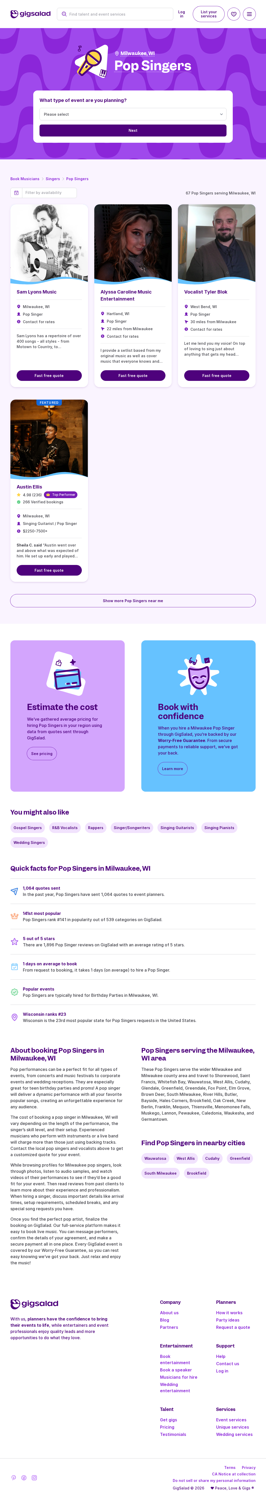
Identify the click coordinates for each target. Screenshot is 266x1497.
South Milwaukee (160, 1173)
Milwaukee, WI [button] (138, 53)
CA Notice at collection (234, 1474)
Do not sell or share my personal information (214, 1480)
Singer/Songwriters (132, 827)
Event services (231, 1419)
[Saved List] (234, 14)
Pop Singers (77, 179)
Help (220, 1356)
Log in (181, 14)
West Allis (186, 1158)
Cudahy (212, 1158)
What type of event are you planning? (83, 100)
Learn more (172, 768)
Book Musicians (24, 179)
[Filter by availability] (49, 192)
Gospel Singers (28, 827)
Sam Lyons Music (37, 292)
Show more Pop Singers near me (133, 600)
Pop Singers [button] (152, 66)
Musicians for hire (178, 1377)
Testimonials (173, 1434)
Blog (164, 1320)
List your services (209, 14)
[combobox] (118, 14)
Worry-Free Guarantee (181, 740)
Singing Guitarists (177, 827)
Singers (53, 179)
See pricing (41, 753)
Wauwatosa (155, 1158)
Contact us (227, 1363)
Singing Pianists (219, 827)
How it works (229, 1312)
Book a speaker (176, 1369)
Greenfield (240, 1158)
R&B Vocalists (65, 827)
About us (169, 1312)
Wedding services (234, 1434)
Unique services (232, 1427)
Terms (230, 1467)
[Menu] (249, 14)
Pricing (167, 1427)
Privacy (249, 1467)
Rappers (95, 827)
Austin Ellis (29, 487)
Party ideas (228, 1320)
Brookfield (196, 1173)
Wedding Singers (29, 842)
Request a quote (233, 1327)
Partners (169, 1327)
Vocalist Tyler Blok (205, 292)
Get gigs (168, 1419)
